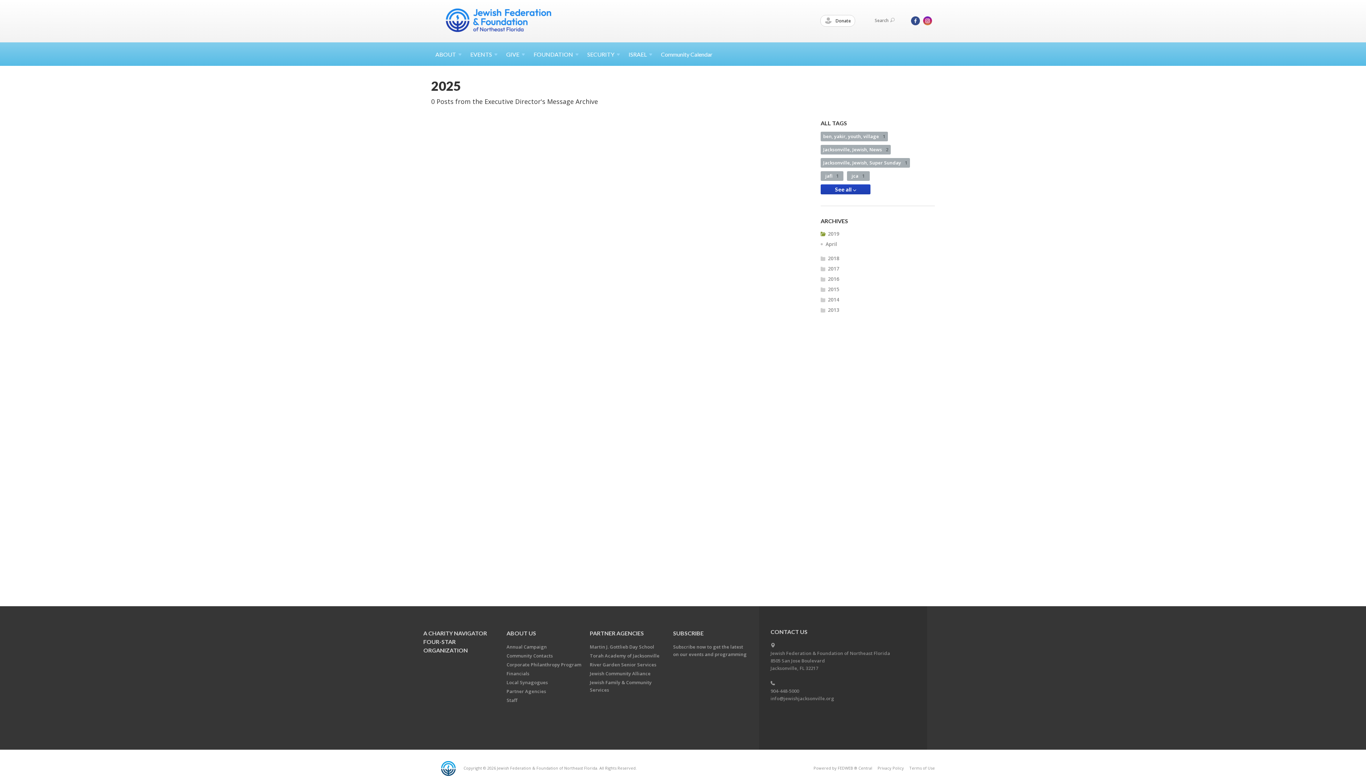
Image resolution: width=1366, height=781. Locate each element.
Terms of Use (922, 768)
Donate (843, 21)
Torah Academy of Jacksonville (625, 655)
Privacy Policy (891, 768)
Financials (518, 673)
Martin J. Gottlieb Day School (622, 647)
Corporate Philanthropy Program (544, 664)
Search (882, 20)
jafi (832, 176)
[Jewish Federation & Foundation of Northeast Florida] (498, 20)
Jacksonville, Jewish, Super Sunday (865, 162)
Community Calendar (687, 54)
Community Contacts (530, 655)
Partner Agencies (526, 691)
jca (858, 176)
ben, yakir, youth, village (854, 136)
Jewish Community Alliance (620, 673)
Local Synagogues (527, 682)
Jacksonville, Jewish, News (855, 149)
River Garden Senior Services (623, 664)
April (831, 244)
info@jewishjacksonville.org (802, 698)
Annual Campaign (527, 647)
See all (844, 189)
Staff (512, 700)
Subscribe (688, 633)
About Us (521, 633)
